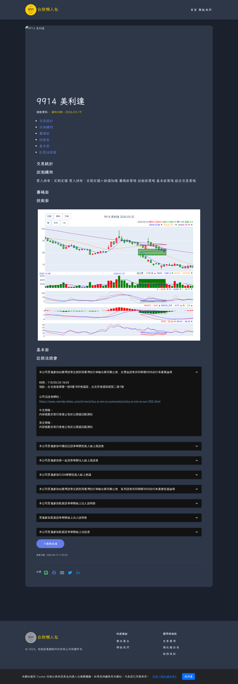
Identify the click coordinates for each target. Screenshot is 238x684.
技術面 (44, 139)
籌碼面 (44, 133)
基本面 (44, 146)
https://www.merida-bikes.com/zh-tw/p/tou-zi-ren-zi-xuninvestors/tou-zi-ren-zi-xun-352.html (99, 401)
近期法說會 (48, 152)
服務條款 (169, 654)
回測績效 (46, 127)
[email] (62, 572)
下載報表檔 (50, 544)
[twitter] (70, 572)
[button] (119, 372)
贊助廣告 (123, 641)
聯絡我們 (205, 10)
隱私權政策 (171, 647)
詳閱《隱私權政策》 (165, 676)
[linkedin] (78, 572)
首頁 (194, 10)
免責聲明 (169, 641)
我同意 (188, 676)
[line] (46, 572)
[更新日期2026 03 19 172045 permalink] (34, 555)
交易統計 (46, 120)
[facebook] (54, 572)
